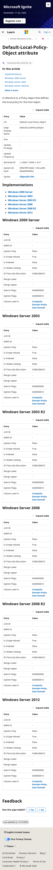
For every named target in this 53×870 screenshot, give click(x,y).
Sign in (47, 32)
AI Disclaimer (8, 853)
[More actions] (48, 38)
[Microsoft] (26, 32)
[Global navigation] (3, 32)
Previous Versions (27, 853)
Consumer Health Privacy (14, 861)
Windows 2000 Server (15, 78)
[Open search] (40, 32)
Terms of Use (39, 861)
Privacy (19, 857)
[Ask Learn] (43, 38)
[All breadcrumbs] (5, 38)
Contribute (7, 857)
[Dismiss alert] (48, 4)
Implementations (13, 74)
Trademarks (8, 865)
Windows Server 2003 (15, 82)
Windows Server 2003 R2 (17, 85)
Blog (42, 853)
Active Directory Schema (22, 38)
